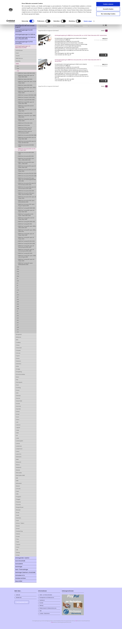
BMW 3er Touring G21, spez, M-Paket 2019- (26, 260)
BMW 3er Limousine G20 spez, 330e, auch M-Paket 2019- (26, 193)
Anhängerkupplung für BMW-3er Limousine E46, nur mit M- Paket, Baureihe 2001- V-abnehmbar (78, 60)
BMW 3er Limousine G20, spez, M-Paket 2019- (27, 197)
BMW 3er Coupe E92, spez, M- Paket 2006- (26, 120)
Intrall (17, 414)
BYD (17, 340)
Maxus (18, 465)
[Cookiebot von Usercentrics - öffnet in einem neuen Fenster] (10, 21)
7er (18, 274)
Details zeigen (88, 21)
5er (18, 269)
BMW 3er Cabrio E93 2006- (25, 85)
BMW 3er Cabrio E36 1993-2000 (26, 73)
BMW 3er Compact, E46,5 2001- (26, 97)
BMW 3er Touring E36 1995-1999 (26, 208)
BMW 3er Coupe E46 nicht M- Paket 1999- (26, 106)
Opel (17, 491)
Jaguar (18, 427)
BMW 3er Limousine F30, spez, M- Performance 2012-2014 (27, 184)
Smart (18, 528)
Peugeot (18, 496)
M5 (18, 306)
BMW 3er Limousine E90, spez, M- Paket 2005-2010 (27, 166)
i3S (18, 281)
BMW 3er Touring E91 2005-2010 (26, 221)
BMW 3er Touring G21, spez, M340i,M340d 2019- (25, 263)
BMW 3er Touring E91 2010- (25, 224)
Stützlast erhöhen (20, 578)
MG (17, 478)
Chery (17, 345)
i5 (17, 285)
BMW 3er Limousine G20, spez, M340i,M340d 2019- (26, 201)
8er (18, 276)
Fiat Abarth (19, 382)
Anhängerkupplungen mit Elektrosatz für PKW (22, 46)
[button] (47, 26)
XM (18, 327)
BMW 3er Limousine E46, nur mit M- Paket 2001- (26, 149)
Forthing (18, 387)
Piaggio (18, 499)
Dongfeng (19, 371)
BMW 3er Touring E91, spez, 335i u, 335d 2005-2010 (27, 226)
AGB (40, 610)
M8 (18, 309)
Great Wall (19, 401)
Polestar (18, 502)
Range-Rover (19, 507)
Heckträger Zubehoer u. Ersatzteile (25, 572)
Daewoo (18, 361)
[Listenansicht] (106, 26)
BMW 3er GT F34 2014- (24, 125)
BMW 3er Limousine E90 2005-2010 (26, 153)
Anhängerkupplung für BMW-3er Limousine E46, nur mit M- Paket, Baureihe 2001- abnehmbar (81, 35)
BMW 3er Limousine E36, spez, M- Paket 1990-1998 (27, 138)
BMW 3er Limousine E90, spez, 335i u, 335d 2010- (26, 162)
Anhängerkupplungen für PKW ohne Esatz (24, 42)
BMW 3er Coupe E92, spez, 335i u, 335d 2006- (27, 116)
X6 (18, 322)
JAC (17, 422)
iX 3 (18, 295)
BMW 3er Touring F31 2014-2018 (26, 243)
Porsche (18, 504)
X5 (18, 320)
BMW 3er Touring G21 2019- (25, 253)
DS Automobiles (20, 374)
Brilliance (18, 337)
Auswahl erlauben (108, 9)
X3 (18, 315)
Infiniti (18, 411)
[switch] (48, 21)
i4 (17, 283)
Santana (18, 518)
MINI (17, 480)
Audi (17, 53)
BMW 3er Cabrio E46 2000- (25, 79)
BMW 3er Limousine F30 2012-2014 (27, 173)
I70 (18, 290)
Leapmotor (19, 449)
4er (18, 267)
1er (18, 66)
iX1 (17, 297)
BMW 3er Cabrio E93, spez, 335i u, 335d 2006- (27, 88)
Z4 (18, 332)
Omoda (18, 488)
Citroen (18, 353)
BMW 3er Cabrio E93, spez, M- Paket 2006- (26, 92)
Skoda (18, 526)
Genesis (18, 395)
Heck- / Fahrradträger (21, 569)
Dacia (17, 358)
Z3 (18, 329)
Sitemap (41, 605)
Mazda (18, 470)
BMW (17, 63)
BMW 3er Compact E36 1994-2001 (27, 95)
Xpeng (18, 552)
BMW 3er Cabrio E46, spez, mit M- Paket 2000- (27, 82)
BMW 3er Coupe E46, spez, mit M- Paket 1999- (27, 110)
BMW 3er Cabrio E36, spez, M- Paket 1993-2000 (26, 76)
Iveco (17, 419)
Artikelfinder (18, 597)
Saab (17, 515)
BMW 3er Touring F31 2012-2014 (26, 241)
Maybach (18, 467)
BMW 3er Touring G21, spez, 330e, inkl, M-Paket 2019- (27, 256)
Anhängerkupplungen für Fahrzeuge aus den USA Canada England (24, 25)
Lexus (17, 451)
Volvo (17, 547)
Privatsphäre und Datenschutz (47, 597)
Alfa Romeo (19, 50)
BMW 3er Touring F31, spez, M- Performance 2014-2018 (26, 250)
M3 (18, 302)
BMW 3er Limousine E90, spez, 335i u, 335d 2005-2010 (26, 159)
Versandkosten (104, 40)
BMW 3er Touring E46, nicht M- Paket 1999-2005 (26, 218)
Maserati (18, 462)
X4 (18, 318)
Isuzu (17, 417)
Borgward (19, 334)
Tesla (17, 542)
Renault (18, 510)
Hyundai (18, 409)
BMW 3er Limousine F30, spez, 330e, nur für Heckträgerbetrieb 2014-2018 (27, 179)
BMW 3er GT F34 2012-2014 (25, 123)
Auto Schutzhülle (20, 561)
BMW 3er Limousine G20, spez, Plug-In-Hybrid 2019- (26, 205)
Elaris (17, 377)
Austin (18, 55)
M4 (18, 304)
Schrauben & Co (20, 575)
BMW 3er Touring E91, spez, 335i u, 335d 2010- (27, 230)
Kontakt (41, 602)
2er (18, 68)
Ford (17, 385)
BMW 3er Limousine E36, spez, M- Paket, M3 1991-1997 (27, 141)
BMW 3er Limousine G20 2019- (26, 191)
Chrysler (18, 350)
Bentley (18, 61)
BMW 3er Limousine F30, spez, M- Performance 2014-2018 (27, 187)
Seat (17, 520)
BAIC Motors (19, 58)
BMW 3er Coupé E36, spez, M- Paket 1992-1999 (26, 102)
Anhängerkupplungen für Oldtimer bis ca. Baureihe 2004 (25, 38)
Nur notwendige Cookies (108, 14)
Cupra (18, 356)
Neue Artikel (18, 581)
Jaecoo (18, 425)
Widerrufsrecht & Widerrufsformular (48, 608)
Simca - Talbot (20, 523)
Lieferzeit (18, 595)
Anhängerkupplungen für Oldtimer (25, 34)
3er (18, 71)
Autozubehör (19, 564)
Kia (17, 435)
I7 (17, 288)
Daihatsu (18, 364)
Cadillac (18, 342)
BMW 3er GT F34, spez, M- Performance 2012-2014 (25, 128)
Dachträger (18, 566)
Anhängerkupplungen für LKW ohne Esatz (24, 30)
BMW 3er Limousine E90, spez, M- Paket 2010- (27, 170)
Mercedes (19, 472)
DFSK (17, 366)
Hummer (18, 406)
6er (18, 271)
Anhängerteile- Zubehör (22, 558)
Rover (17, 512)
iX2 (18, 299)
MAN (17, 459)
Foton (17, 390)
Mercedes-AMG (20, 475)
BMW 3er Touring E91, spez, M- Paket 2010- (26, 238)
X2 (18, 313)
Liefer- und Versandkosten (46, 595)
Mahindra (18, 457)
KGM (17, 433)
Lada (17, 438)
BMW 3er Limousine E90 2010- (26, 156)
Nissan (18, 486)
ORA (17, 494)
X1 (17, 311)
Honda (18, 403)
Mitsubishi (19, 483)
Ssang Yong (19, 531)
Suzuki (18, 536)
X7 (18, 325)
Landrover (19, 446)
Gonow (18, 398)
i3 (17, 278)
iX (17, 292)
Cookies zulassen (108, 4)
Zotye (17, 555)
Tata (17, 539)
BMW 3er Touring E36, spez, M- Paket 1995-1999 (26, 211)
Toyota (18, 544)
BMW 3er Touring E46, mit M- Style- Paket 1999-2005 (26, 214)
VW (17, 550)
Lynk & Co (18, 454)
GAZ (17, 393)
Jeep (17, 430)
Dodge (18, 369)
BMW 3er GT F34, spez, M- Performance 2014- (25, 132)
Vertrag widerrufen (22, 602)
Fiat (17, 379)
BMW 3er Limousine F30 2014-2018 (27, 176)
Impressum (42, 600)
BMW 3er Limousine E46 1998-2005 (26, 145)
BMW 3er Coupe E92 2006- (25, 113)
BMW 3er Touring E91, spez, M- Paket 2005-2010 (26, 234)
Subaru (18, 534)
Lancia (18, 443)
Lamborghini (19, 441)
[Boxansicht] (103, 26)
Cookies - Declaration (45, 613)
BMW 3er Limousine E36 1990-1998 (27, 135)
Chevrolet (19, 348)
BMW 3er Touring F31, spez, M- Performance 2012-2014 (26, 246)
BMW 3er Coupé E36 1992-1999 (26, 100)
